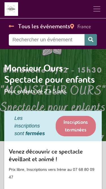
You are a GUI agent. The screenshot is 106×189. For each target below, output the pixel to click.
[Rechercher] (91, 40)
